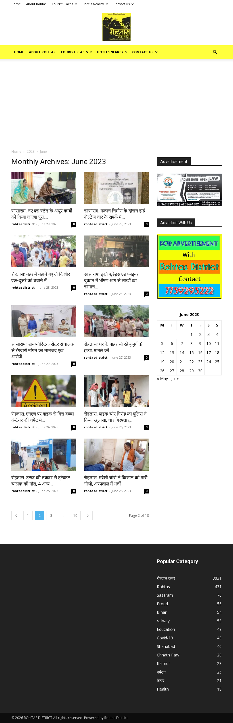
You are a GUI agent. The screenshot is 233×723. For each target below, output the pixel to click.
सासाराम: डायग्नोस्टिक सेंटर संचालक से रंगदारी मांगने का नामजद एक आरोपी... (42, 350)
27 (172, 370)
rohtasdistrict (23, 224)
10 (75, 515)
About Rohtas (36, 4)
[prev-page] (16, 515)
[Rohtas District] (116, 27)
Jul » (175, 378)
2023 (31, 151)
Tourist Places (62, 4)
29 (191, 370)
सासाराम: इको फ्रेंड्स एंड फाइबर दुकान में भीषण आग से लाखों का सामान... (111, 280)
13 (172, 352)
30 (200, 370)
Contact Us (121, 4)
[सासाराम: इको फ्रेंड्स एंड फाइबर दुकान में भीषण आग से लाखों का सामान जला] (116, 252)
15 (191, 352)
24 (208, 361)
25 (217, 361)
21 (182, 361)
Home (16, 4)
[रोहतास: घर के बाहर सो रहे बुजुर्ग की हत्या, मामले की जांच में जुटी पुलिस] (116, 321)
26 (162, 370)
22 (191, 361)
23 (200, 361)
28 (182, 370)
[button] (215, 52)
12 (162, 352)
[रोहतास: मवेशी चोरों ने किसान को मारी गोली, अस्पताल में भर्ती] (116, 455)
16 (200, 352)
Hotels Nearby (93, 4)
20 (172, 361)
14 (182, 352)
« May (162, 378)
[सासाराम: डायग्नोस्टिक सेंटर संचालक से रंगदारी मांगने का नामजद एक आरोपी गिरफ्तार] (43, 321)
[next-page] (88, 515)
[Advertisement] (116, 106)
